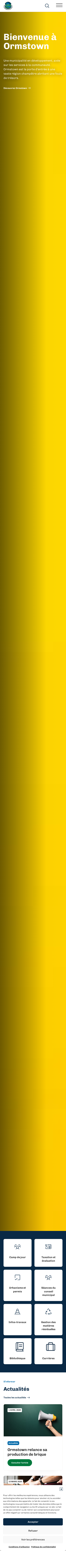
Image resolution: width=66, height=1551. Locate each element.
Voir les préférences (33, 1539)
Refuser (33, 1530)
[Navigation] (59, 5)
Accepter (33, 1521)
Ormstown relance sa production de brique (27, 1452)
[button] (61, 1489)
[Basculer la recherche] (47, 5)
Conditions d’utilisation (19, 1547)
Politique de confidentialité (43, 1547)
